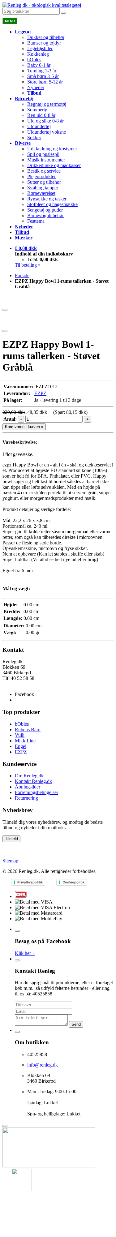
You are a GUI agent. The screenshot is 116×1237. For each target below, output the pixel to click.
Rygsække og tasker (47, 198)
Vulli (19, 735)
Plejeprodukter (41, 176)
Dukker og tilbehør (45, 37)
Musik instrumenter (46, 159)
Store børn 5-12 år (45, 81)
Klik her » (25, 953)
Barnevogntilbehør (45, 215)
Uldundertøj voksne (46, 132)
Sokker (34, 137)
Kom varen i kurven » (24, 426)
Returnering (26, 798)
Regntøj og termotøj (46, 104)
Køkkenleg (38, 54)
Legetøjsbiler (40, 48)
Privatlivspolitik (30, 882)
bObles (34, 59)
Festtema (36, 221)
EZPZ (40, 393)
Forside (22, 275)
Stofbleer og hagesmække (52, 204)
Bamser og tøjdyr (44, 42)
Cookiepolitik (73, 882)
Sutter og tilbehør (44, 182)
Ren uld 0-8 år (41, 115)
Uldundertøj (39, 126)
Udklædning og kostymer (52, 148)
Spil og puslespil (43, 154)
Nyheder (35, 87)
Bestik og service (44, 171)
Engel (20, 746)
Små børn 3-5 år (43, 76)
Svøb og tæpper (42, 187)
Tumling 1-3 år (41, 70)
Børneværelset (41, 193)
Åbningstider (27, 786)
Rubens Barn (28, 729)
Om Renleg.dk (29, 775)
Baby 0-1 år (38, 65)
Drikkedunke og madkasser (54, 165)
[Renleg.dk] (41, 5)
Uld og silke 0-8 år (45, 120)
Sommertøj (38, 109)
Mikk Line (25, 740)
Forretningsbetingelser (36, 792)
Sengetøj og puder (45, 210)
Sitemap (10, 860)
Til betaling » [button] (28, 265)
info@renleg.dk (17, 683)
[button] (26, 248)
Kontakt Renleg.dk (33, 781)
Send (76, 1024)
